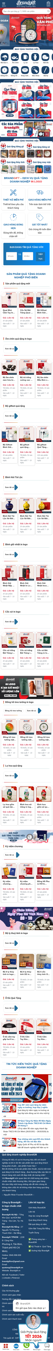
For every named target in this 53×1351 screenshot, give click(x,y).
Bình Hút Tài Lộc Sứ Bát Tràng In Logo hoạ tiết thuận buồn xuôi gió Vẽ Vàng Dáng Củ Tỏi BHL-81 (26, 517)
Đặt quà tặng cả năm (38, 1224)
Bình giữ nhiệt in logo (16, 544)
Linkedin (6, 1278)
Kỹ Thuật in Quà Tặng (41, 1246)
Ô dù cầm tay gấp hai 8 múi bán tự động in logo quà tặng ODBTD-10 (9, 1038)
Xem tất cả (9, 349)
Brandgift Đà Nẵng (10, 1227)
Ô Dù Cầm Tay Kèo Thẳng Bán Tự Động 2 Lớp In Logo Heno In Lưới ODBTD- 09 (26, 1038)
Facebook (13, 1275)
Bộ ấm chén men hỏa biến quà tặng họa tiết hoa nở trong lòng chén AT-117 (9, 378)
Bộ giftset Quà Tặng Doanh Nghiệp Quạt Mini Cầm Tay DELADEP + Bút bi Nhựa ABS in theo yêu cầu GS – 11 (43, 446)
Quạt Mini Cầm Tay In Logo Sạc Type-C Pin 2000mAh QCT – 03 (8, 311)
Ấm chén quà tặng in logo (18, 339)
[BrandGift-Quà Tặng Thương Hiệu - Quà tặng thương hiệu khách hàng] (26, 4)
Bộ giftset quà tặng (15, 406)
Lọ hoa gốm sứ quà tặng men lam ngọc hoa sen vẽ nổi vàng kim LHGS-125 (9, 805)
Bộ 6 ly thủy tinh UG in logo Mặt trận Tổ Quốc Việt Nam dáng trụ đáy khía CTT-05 (26, 973)
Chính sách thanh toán (12, 1319)
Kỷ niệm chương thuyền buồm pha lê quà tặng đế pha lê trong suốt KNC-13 (9, 882)
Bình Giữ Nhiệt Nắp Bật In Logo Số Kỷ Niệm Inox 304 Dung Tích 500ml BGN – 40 (9, 584)
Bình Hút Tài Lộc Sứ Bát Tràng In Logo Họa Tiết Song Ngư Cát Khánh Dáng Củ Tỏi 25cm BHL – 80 (43, 517)
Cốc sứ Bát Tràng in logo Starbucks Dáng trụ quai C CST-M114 (43, 651)
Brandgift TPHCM (10, 1237)
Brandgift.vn (15, 1270)
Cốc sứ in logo (13, 612)
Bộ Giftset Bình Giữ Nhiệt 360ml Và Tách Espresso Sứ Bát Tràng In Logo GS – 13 (43, 311)
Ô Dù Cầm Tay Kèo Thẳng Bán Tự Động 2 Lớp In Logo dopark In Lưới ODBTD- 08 (43, 1038)
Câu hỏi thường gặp (10, 1291)
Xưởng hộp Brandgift (40, 1250)
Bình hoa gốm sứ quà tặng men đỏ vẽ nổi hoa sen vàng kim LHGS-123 (43, 805)
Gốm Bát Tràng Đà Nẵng (39, 1228)
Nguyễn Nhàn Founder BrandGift (18, 1195)
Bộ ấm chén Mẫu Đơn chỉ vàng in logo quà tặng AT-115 (43, 378)
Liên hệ (32, 1212)
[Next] (49, 293)
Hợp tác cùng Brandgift (38, 1216)
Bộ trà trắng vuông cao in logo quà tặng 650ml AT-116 (26, 378)
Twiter (21, 1275)
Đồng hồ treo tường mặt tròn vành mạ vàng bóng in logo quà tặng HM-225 (9, 738)
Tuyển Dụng (34, 1232)
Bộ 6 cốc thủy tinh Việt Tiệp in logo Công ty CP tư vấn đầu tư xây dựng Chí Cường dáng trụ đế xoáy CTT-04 (43, 973)
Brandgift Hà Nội (9, 1214)
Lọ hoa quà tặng (13, 766)
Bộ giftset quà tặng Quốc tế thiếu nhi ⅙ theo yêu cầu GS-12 (26, 446)
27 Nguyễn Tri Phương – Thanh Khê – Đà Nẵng (12, 1230)
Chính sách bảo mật (10, 1310)
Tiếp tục (40, 256)
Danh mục (6, 1349)
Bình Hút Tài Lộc (14, 477)
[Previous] (3, 293)
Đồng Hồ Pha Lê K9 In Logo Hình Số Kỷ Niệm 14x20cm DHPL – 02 (43, 882)
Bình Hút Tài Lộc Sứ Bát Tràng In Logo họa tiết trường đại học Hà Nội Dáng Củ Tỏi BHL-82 (9, 517)
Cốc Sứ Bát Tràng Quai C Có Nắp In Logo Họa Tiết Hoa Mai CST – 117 (26, 311)
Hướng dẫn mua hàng (11, 1299)
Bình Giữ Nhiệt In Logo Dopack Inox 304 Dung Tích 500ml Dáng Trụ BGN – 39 (26, 584)
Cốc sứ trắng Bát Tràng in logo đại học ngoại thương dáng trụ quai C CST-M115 (26, 651)
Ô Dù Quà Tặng (13, 998)
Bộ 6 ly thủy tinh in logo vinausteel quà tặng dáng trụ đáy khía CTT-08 (9, 973)
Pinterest (16, 1278)
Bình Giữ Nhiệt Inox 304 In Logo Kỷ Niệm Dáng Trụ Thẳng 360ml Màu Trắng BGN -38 (43, 584)
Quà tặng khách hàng (38, 1220)
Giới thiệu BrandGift (37, 1207)
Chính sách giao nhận (11, 1295)
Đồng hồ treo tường (13, 711)
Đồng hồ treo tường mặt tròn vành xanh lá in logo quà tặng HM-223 (44, 738)
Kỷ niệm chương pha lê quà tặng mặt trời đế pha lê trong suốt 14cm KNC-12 (26, 882)
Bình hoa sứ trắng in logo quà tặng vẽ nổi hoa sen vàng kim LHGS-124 (26, 805)
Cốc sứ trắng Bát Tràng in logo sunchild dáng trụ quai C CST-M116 (9, 651)
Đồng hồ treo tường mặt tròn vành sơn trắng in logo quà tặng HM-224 (26, 738)
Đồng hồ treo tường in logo (19, 702)
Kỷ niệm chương (14, 846)
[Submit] (48, 11)
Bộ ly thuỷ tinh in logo (16, 933)
